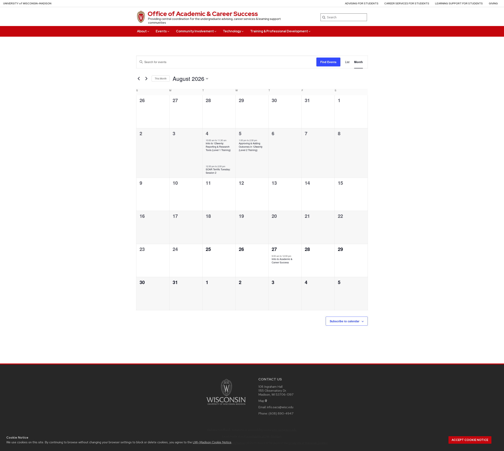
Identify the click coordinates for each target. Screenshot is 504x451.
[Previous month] (138, 78)
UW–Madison (27, 3)
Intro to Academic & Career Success (282, 260)
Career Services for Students (406, 3)
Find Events (328, 62)
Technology (232, 31)
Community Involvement (195, 31)
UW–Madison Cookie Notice (212, 442)
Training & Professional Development (279, 31)
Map (261, 401)
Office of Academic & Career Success (203, 13)
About (142, 31)
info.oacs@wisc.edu (280, 407)
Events (161, 31)
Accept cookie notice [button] (470, 440)
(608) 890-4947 (281, 413)
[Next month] (146, 78)
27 (274, 249)
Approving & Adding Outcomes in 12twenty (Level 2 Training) (250, 146)
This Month (161, 78)
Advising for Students (361, 3)
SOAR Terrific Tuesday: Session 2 (218, 171)
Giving (493, 3)
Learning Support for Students (459, 3)
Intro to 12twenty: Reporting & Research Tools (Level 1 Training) (218, 146)
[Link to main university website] (226, 405)
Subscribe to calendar (344, 321)
